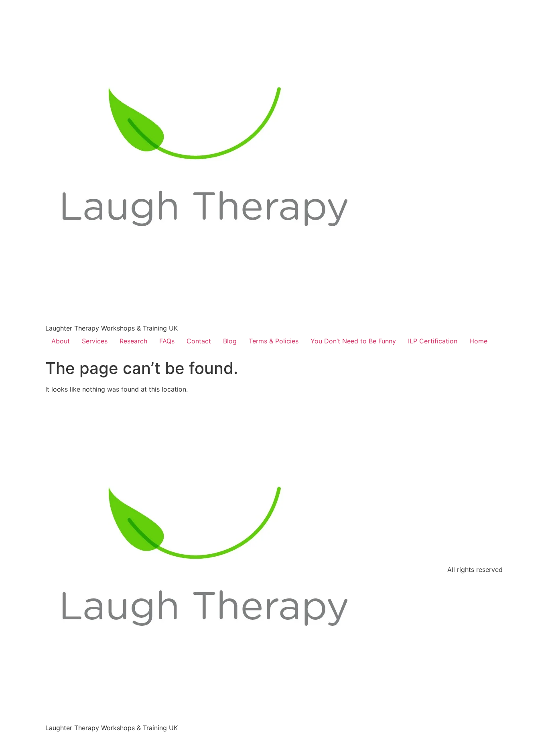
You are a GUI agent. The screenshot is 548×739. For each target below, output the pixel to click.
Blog (230, 341)
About (60, 341)
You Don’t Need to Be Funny (353, 341)
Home (478, 341)
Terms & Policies (273, 341)
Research (133, 341)
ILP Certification (432, 341)
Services (95, 341)
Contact (199, 341)
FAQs (167, 341)
